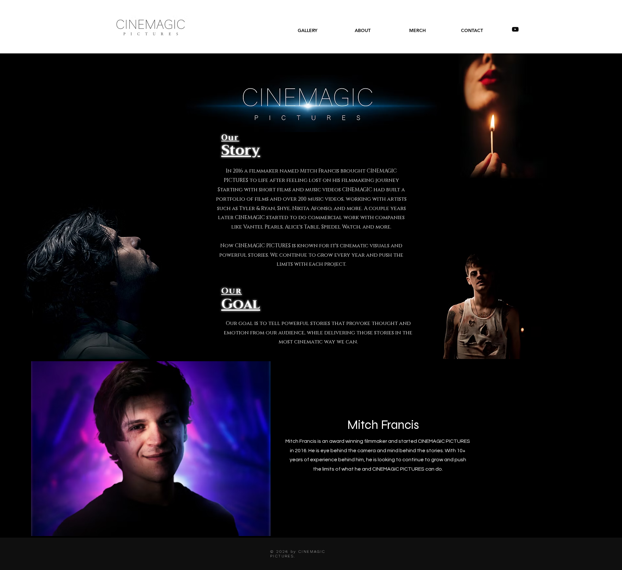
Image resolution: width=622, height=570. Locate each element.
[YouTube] (515, 29)
